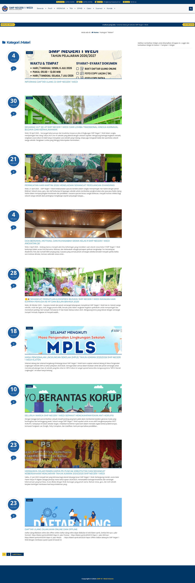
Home (96, 32)
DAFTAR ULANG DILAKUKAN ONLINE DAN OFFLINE (51, 529)
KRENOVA (61, 8)
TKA (71, 8)
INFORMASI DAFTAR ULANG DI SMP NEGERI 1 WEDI (51, 82)
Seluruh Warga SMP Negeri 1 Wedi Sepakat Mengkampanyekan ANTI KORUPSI (69, 415)
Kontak (109, 8)
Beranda (40, 8)
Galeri (89, 8)
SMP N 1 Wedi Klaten (105, 579)
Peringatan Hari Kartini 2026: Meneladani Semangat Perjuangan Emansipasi (70, 185)
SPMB (79, 8)
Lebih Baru (17, 554)
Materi (29, 53)
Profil (50, 8)
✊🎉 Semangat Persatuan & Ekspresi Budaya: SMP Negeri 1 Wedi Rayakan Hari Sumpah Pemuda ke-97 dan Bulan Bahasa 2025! (70, 300)
